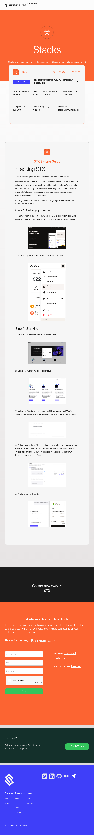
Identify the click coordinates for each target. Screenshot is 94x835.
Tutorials (30, 803)
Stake (6, 803)
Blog (28, 799)
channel (70, 653)
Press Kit (18, 812)
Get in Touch (77, 746)
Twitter (76, 666)
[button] (86, 5)
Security (18, 803)
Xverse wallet (30, 219)
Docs (17, 808)
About (17, 799)
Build (6, 799)
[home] (20, 5)
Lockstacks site (49, 334)
